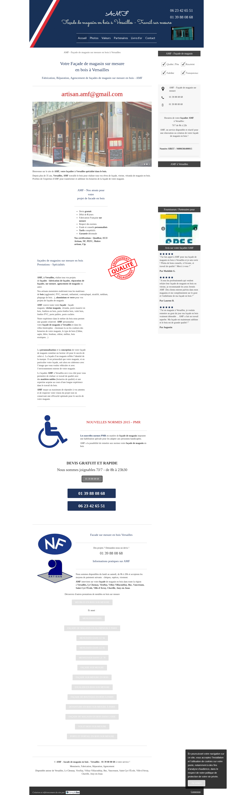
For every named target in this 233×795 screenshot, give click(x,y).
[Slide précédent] (163, 229)
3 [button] (147, 164)
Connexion (196, 792)
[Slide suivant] (195, 229)
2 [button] (144, 164)
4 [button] (149, 164)
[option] (92, 134)
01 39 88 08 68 (176, 97)
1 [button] (142, 164)
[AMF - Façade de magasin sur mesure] (182, 39)
